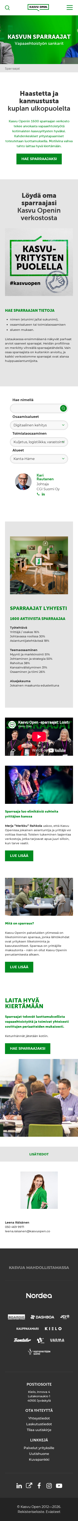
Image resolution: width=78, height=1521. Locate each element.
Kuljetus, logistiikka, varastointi (39, 442)
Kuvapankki (39, 1460)
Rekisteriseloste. (32, 1512)
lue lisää (19, 856)
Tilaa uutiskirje (39, 1430)
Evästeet (53, 1512)
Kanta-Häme (24, 459)
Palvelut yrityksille (39, 1448)
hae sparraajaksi (27, 1048)
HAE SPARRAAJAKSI (39, 159)
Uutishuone (39, 1454)
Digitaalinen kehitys (30, 425)
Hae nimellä (22, 400)
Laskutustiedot (39, 1424)
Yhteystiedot (39, 1418)
